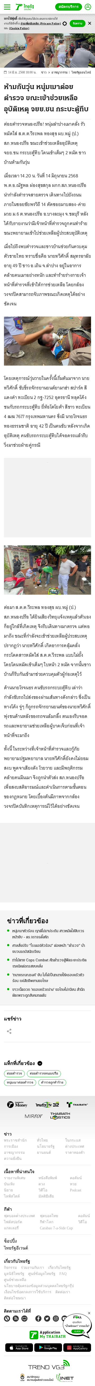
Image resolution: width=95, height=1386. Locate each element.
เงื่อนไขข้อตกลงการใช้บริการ (24, 1286)
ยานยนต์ (42, 1153)
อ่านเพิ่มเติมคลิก (41, 23)
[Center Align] (89, 23)
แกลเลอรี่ (10, 1228)
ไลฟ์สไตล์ (10, 1196)
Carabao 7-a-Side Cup (55, 1228)
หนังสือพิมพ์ (45, 1178)
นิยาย (8, 1190)
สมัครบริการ (70, 7)
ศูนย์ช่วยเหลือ (52, 1274)
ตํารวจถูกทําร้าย (50, 1082)
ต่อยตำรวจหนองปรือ (43, 1072)
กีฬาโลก (42, 1222)
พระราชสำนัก (13, 1140)
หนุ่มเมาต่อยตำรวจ (19, 1082)
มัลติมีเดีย (44, 1196)
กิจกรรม (10, 1268)
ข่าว (46, 72)
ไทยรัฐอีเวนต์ (14, 1248)
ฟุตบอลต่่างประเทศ (17, 1216)
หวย (71, 1184)
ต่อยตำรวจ (14, 1072)
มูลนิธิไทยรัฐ (79, 1268)
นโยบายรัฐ (44, 1146)
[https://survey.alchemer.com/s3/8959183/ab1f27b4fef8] (77, 1325)
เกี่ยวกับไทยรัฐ (55, 1268)
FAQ (35, 1274)
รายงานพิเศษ (13, 1178)
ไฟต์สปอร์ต (12, 1222)
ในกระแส (70, 1140)
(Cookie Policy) (19, 28)
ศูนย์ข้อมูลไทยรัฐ (16, 1274)
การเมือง (10, 1146)
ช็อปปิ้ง (9, 1241)
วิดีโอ (41, 1190)
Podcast (74, 1190)
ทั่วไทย (41, 1140)
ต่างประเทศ (72, 1146)
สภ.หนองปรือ (77, 1082)
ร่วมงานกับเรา (30, 1268)
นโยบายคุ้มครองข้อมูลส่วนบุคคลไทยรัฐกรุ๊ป (35, 1280)
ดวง (40, 1184)
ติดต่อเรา (56, 1286)
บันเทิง (8, 1184)
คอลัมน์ (73, 1178)
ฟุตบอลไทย (44, 1216)
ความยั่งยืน (12, 1159)
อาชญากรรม (62, 72)
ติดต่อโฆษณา (76, 1286)
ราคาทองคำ (73, 1153)
